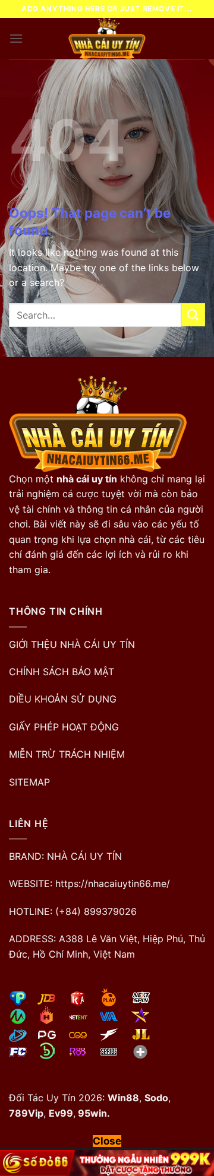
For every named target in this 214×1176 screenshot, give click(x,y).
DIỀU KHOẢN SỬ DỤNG (63, 699)
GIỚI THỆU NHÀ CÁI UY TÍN (72, 644)
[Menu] (16, 38)
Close (107, 1141)
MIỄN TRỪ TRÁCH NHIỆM (67, 754)
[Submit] (193, 314)
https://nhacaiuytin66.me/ (112, 883)
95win (91, 1113)
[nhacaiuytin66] (107, 38)
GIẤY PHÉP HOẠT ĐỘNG (64, 727)
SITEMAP (29, 782)
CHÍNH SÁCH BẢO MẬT (61, 672)
